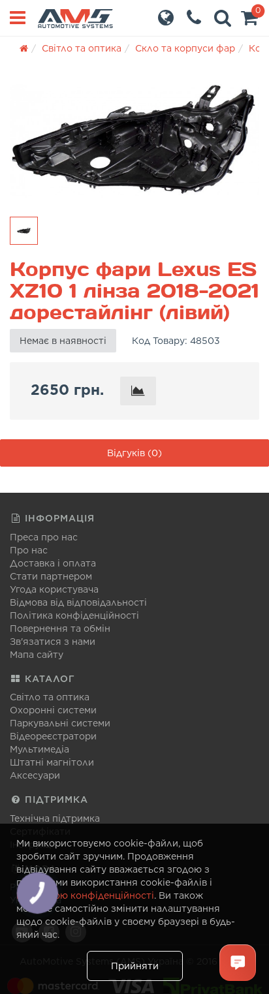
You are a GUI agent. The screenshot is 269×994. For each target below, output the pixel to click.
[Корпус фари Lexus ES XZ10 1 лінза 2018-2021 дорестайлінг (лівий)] (134, 140)
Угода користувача (54, 589)
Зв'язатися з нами (52, 641)
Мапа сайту (36, 654)
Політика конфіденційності (74, 615)
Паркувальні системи (60, 723)
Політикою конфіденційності (85, 895)
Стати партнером (51, 576)
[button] (249, 21)
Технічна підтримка (55, 818)
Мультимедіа (39, 749)
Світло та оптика (49, 697)
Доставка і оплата (53, 563)
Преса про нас (44, 537)
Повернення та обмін (60, 628)
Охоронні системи (53, 710)
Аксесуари (35, 775)
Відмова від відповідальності (78, 602)
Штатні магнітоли (52, 762)
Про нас (29, 550)
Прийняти (135, 966)
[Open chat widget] (237, 962)
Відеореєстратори (53, 736)
